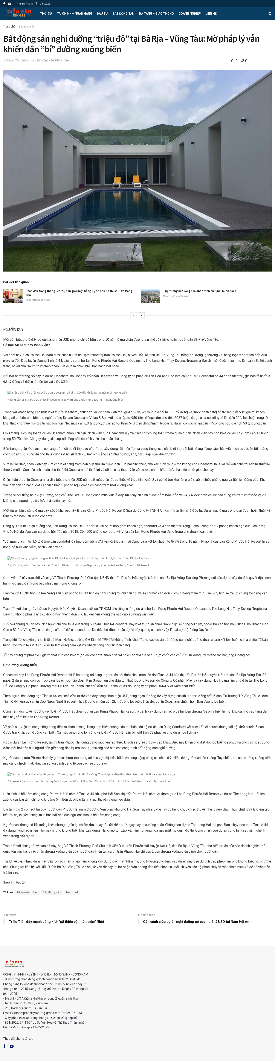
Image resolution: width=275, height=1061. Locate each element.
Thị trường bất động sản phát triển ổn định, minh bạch (199, 291)
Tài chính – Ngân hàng (74, 13)
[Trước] (133, 315)
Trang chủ (9, 26)
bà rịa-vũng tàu (27, 892)
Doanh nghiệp (190, 13)
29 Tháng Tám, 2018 (15, 60)
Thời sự (46, 13)
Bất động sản (123, 13)
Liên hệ (211, 13)
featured (72, 892)
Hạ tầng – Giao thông (156, 13)
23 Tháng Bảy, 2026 (177, 296)
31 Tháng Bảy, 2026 (39, 300)
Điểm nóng (62, 60)
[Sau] (141, 315)
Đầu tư (102, 13)
